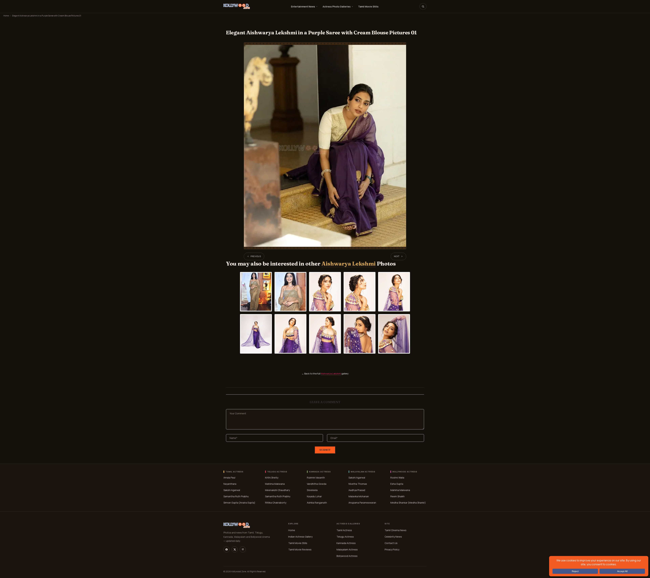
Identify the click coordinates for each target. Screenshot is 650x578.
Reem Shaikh (397, 496)
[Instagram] (243, 549)
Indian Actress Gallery (300, 536)
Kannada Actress (346, 543)
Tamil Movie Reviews (299, 549)
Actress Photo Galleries (337, 6)
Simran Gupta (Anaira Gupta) (239, 502)
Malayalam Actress (347, 549)
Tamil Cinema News (395, 530)
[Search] (423, 6)
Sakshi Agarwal (231, 490)
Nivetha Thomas (358, 483)
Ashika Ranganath (317, 502)
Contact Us (391, 543)
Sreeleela (312, 490)
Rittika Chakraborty (275, 502)
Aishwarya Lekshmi (348, 263)
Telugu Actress (345, 536)
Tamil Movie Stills (368, 6)
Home (6, 15)
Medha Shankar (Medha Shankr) (408, 502)
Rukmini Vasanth (316, 477)
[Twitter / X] (235, 549)
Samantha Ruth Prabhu (236, 496)
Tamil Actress (344, 530)
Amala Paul (229, 477)
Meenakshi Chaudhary (277, 490)
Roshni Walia (397, 477)
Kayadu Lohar (314, 496)
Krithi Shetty (271, 477)
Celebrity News (393, 536)
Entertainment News (303, 6)
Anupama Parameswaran (362, 502)
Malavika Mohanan (359, 496)
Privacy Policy (392, 549)
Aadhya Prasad (357, 490)
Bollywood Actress (347, 556)
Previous (256, 256)
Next (396, 256)
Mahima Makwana (275, 483)
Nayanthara (229, 483)
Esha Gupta (396, 483)
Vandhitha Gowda (316, 483)
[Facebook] (226, 549)
